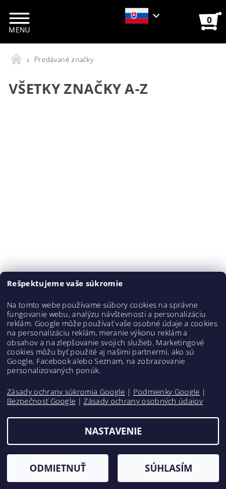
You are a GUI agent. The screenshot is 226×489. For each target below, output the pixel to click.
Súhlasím (168, 468)
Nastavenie (113, 431)
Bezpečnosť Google (41, 401)
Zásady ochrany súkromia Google (66, 391)
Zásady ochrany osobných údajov (143, 401)
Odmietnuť (58, 468)
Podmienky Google (166, 391)
